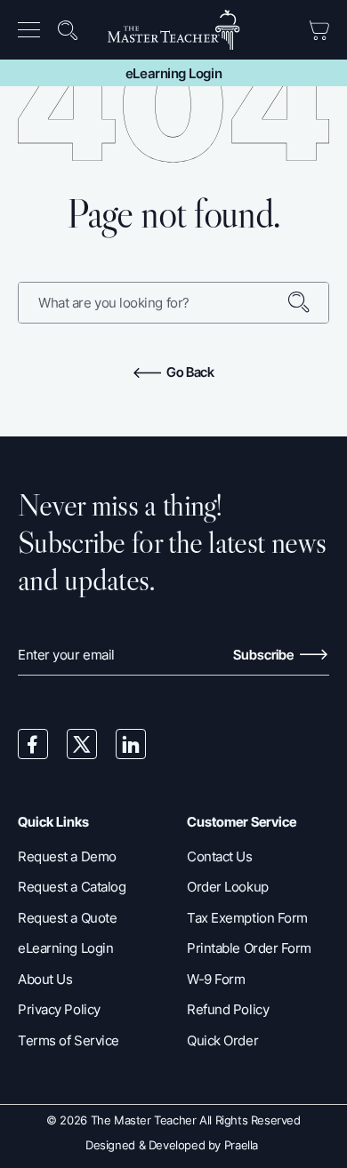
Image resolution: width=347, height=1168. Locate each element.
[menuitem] (34, 30)
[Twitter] (82, 744)
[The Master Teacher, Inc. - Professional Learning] (174, 30)
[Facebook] (33, 744)
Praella (241, 1145)
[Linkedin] (131, 744)
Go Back (189, 372)
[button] (32, 29)
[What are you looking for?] (307, 303)
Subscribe (264, 654)
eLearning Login (173, 73)
